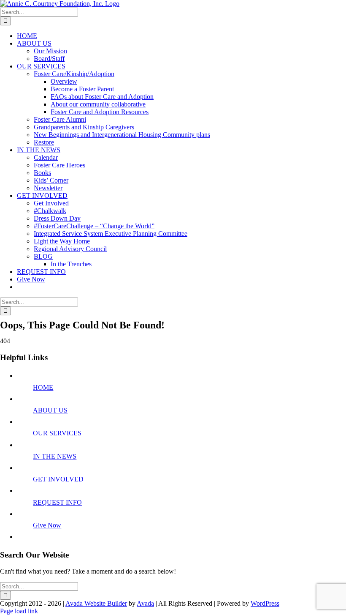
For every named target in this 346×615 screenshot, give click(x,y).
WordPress (265, 603)
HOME (43, 387)
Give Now (47, 525)
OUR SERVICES (57, 433)
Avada (145, 603)
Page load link (19, 611)
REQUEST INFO (57, 502)
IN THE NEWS (54, 456)
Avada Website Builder (96, 603)
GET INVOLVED (58, 479)
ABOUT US (50, 410)
